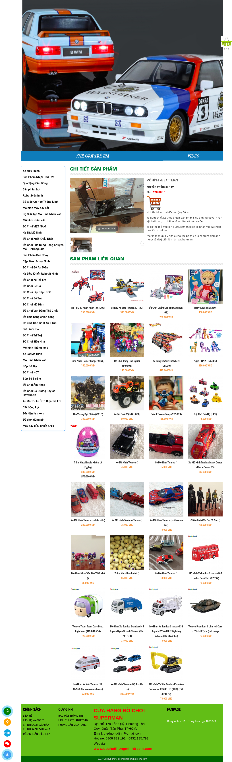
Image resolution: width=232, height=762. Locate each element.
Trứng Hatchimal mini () (127, 573)
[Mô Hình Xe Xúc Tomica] (88, 663)
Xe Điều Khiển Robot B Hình (40, 273)
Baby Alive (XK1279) (205, 307)
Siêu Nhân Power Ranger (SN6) (88, 361)
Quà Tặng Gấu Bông (35, 183)
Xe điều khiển (31, 171)
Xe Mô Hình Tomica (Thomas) (127, 520)
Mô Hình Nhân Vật (34, 360)
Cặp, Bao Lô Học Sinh (36, 261)
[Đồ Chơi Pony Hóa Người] (127, 339)
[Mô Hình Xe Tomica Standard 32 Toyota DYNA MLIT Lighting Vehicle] (166, 605)
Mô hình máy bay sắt (36, 208)
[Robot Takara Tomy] (166, 392)
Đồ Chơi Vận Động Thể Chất (40, 310)
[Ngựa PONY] (205, 339)
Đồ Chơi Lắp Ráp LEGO (37, 292)
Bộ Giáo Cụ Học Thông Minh (41, 201)
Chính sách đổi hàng (36, 729)
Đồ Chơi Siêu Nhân (34, 341)
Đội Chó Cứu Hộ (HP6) (205, 414)
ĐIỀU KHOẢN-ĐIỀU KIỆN (37, 733)
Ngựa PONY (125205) (205, 361)
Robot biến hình (33, 195)
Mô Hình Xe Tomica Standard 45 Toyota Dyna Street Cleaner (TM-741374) (127, 631)
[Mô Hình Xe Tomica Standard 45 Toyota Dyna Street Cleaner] (127, 605)
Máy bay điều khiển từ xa (38, 425)
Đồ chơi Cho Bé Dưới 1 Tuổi (40, 323)
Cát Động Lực (31, 407)
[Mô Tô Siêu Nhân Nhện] (88, 286)
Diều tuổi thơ (31, 329)
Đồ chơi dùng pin (33, 419)
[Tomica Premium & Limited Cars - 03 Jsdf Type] (205, 605)
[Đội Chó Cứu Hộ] (205, 392)
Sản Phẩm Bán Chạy (35, 255)
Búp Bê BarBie (32, 378)
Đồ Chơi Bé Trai (32, 298)
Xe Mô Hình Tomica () (127, 462)
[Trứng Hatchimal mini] (127, 552)
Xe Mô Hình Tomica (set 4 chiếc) (88, 520)
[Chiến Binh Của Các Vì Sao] (205, 499)
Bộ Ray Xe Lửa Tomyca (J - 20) (127, 307)
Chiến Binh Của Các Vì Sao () (205, 520)
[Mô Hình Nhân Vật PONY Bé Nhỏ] (88, 552)
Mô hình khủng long (35, 347)
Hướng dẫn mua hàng (72, 724)
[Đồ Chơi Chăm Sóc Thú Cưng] (166, 286)
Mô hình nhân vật (34, 220)
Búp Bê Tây (30, 366)
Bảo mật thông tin (70, 715)
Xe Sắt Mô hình (32, 232)
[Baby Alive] (205, 286)
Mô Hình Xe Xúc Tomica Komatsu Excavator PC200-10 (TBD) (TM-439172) (166, 689)
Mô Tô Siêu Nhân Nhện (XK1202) (88, 307)
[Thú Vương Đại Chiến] (88, 392)
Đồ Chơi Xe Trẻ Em (34, 279)
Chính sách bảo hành (37, 724)
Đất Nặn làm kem (33, 413)
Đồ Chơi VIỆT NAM (34, 226)
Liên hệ (27, 715)
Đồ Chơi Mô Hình (33, 304)
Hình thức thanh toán (73, 720)
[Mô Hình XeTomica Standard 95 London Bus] (205, 552)
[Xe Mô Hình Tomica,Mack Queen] (205, 441)
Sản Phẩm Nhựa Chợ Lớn (38, 177)
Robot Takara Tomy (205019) (166, 414)
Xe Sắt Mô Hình (32, 354)
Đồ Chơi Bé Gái (32, 286)
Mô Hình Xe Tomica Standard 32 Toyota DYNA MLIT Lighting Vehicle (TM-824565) (166, 631)
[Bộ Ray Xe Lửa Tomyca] (127, 286)
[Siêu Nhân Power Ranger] (88, 339)
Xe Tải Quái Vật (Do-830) (127, 414)
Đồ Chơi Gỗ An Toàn (35, 267)
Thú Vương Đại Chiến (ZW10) (88, 414)
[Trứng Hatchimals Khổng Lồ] (88, 441)
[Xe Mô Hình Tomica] (127, 441)
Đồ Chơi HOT (31, 372)
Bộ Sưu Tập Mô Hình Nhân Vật (42, 214)
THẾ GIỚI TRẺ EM (92, 156)
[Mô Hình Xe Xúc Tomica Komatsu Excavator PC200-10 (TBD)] (166, 663)
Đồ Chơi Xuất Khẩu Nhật (38, 238)
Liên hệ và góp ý (33, 720)
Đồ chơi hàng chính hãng (38, 317)
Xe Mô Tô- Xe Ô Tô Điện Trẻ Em (42, 401)
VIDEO (193, 156)
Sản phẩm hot (31, 189)
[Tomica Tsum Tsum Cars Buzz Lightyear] (88, 605)
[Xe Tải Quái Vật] (127, 392)
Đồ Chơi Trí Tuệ (32, 335)
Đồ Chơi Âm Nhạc (34, 384)
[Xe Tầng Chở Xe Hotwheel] (166, 339)
